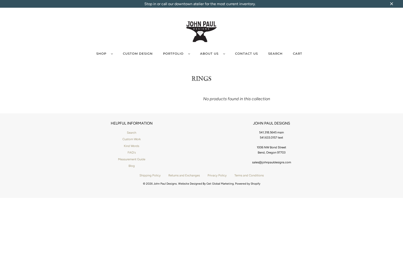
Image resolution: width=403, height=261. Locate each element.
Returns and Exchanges (184, 175)
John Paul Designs (165, 183)
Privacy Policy (217, 175)
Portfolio (174, 53)
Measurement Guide (131, 159)
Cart (297, 53)
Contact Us (246, 53)
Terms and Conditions (249, 175)
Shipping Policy (150, 175)
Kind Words (131, 146)
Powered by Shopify (247, 183)
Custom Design (138, 53)
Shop (102, 53)
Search (275, 53)
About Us (210, 53)
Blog (132, 166)
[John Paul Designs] (201, 32)
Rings (201, 78)
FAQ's (132, 152)
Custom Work (131, 139)
